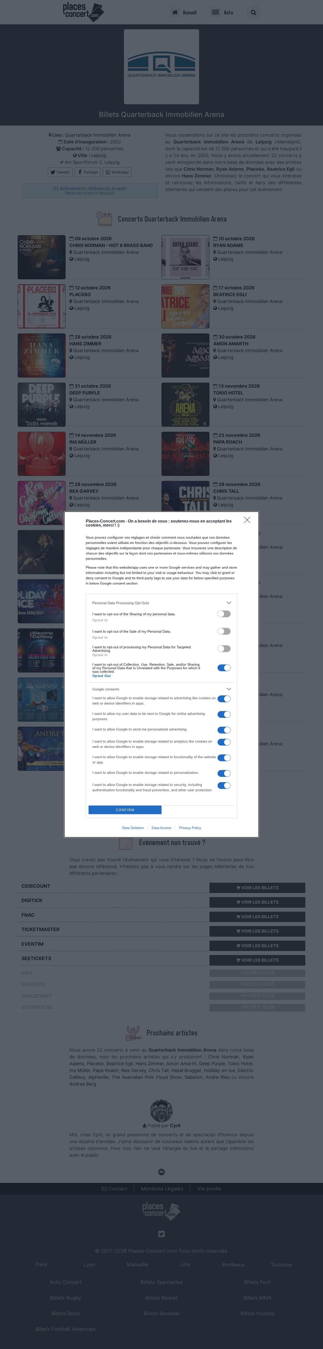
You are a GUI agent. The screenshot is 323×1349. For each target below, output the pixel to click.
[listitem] (161, 602)
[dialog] (161, 674)
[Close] (249, 521)
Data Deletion (133, 828)
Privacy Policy (190, 828)
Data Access (161, 828)
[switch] (224, 613)
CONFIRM (125, 810)
